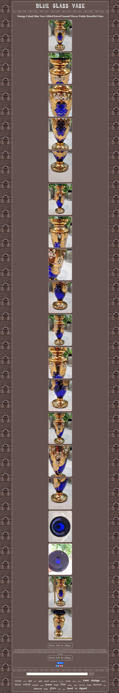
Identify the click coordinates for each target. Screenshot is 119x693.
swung (68, 681)
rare (30, 681)
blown (18, 684)
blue (63, 684)
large (56, 684)
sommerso (61, 681)
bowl (24, 681)
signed (83, 688)
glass (53, 688)
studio (42, 685)
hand (70, 688)
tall (76, 688)
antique (18, 681)
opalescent (54, 681)
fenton (48, 684)
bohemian (82, 685)
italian (63, 689)
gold (35, 681)
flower (79, 681)
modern (70, 685)
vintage (95, 680)
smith (40, 681)
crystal (46, 681)
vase (86, 680)
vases (75, 685)
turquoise (35, 685)
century (74, 681)
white (105, 685)
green (104, 681)
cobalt (26, 684)
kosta (89, 685)
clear (59, 689)
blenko (46, 689)
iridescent (38, 688)
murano (97, 684)
